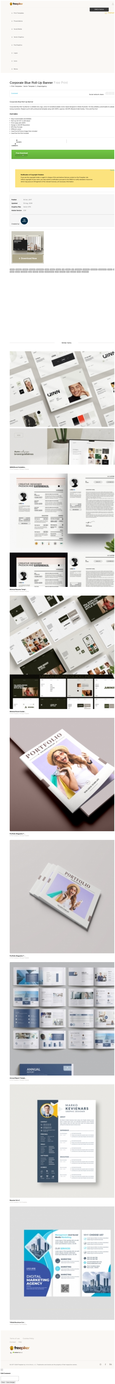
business (18, 269)
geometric (85, 272)
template (32, 269)
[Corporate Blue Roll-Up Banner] (106, 93)
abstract (62, 272)
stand (47, 269)
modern (35, 272)
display (68, 269)
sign (30, 272)
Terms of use (15, 1338)
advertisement (49, 272)
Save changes (11, 1382)
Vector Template (29, 86)
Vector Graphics (19, 37)
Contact (13, 1342)
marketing (78, 269)
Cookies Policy (28, 1338)
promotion (86, 269)
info (68, 272)
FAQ (20, 1342)
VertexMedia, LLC (31, 1364)
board (12, 272)
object (41, 272)
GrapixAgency (42, 86)
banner (58, 269)
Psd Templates (23, 1202)
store (78, 272)
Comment (14, 93)
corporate (24, 272)
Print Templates (19, 13)
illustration (94, 269)
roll (63, 269)
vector (12, 269)
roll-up (110, 269)
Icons (15, 61)
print (56, 272)
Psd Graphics (18, 45)
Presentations (18, 21)
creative (25, 269)
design (52, 269)
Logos (16, 53)
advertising (40, 269)
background (102, 269)
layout (17, 272)
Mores (16, 69)
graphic (73, 272)
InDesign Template (24, 469)
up (72, 269)
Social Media (18, 29)
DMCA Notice (99, 9)
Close (3, 1382)
